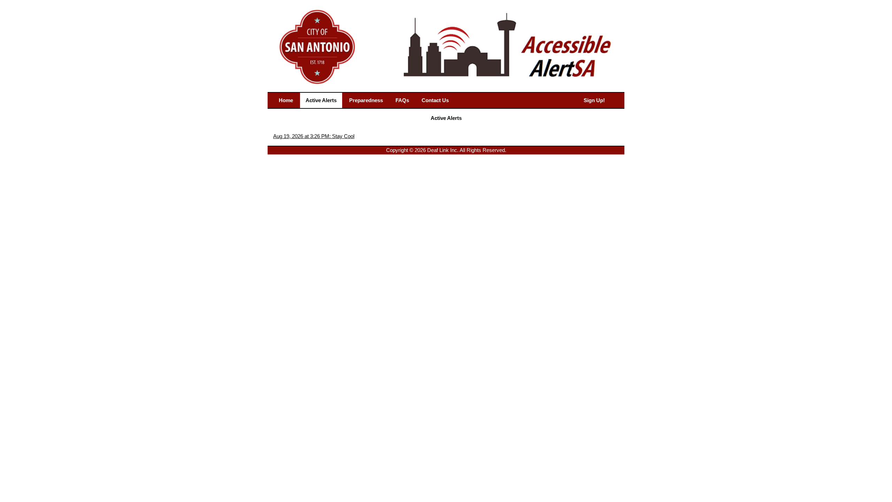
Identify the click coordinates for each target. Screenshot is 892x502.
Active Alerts (321, 100)
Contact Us (435, 100)
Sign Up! (594, 100)
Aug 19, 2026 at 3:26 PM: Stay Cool (313, 136)
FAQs (402, 100)
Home (286, 100)
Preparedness (366, 100)
